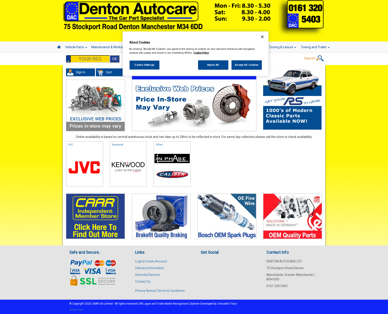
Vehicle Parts (75, 47)
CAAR (95, 303)
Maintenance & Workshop (109, 47)
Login (139, 261)
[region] (196, 53)
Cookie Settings (144, 64)
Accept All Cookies (246, 64)
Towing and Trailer (314, 47)
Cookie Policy (201, 52)
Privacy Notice (145, 290)
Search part (76, 309)
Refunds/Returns (147, 275)
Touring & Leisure (281, 47)
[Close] (262, 37)
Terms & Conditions (171, 290)
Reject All (213, 64)
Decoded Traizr (227, 303)
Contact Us (143, 281)
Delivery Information (149, 268)
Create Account (156, 261)
